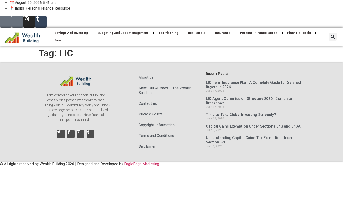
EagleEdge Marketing (141, 164)
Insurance (222, 33)
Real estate (196, 33)
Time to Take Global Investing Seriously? (241, 114)
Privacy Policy (150, 114)
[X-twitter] (6, 22)
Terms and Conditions (156, 135)
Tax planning (168, 33)
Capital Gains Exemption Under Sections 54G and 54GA (253, 126)
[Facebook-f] (71, 134)
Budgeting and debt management (123, 33)
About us (146, 77)
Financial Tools (299, 33)
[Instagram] (29, 22)
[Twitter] (61, 134)
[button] (333, 37)
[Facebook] (17, 22)
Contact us (148, 103)
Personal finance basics (258, 33)
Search (59, 40)
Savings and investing (71, 33)
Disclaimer (147, 146)
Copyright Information (157, 125)
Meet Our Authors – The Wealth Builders (165, 90)
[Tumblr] (41, 22)
